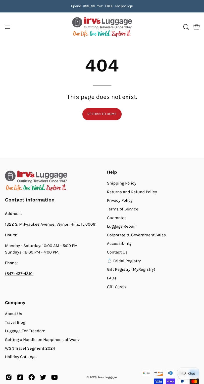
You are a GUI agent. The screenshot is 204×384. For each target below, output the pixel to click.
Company (15, 302)
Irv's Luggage (107, 377)
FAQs (111, 278)
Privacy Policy (120, 200)
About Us (13, 313)
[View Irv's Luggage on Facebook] (31, 377)
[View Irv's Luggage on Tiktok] (20, 377)
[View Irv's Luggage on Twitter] (43, 377)
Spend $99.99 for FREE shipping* (102, 6)
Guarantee (117, 217)
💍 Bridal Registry (124, 260)
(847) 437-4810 (19, 273)
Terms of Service (122, 209)
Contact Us (117, 252)
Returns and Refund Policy (132, 191)
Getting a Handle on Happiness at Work (42, 339)
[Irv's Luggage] (102, 27)
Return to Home (102, 114)
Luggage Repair (121, 226)
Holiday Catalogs (21, 356)
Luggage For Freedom (25, 330)
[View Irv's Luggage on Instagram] (8, 377)
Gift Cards (116, 286)
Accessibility (119, 243)
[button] (185, 26)
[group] (102, 6)
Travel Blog (15, 322)
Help (112, 172)
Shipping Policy (121, 183)
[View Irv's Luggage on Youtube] (54, 377)
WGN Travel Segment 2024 (30, 348)
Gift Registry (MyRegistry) (131, 269)
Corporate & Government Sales (136, 235)
